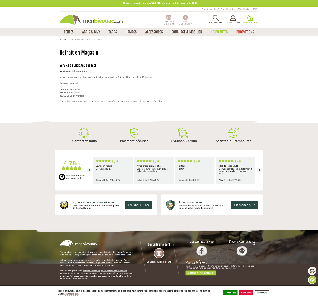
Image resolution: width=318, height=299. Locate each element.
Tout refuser (247, 293)
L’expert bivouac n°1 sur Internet (74, 252)
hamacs (97, 276)
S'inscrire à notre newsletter (200, 273)
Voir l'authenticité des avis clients (75, 177)
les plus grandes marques (101, 263)
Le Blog (242, 251)
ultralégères (65, 273)
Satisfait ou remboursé (233, 141)
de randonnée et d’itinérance (114, 271)
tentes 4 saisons (91, 273)
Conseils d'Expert (159, 254)
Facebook (201, 251)
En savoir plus (138, 205)
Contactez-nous (84, 141)
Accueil (63, 39)
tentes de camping (91, 271)
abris (85, 276)
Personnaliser (262, 293)
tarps (91, 276)
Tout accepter (231, 293)
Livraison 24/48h (184, 141)
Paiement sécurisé (134, 141)
